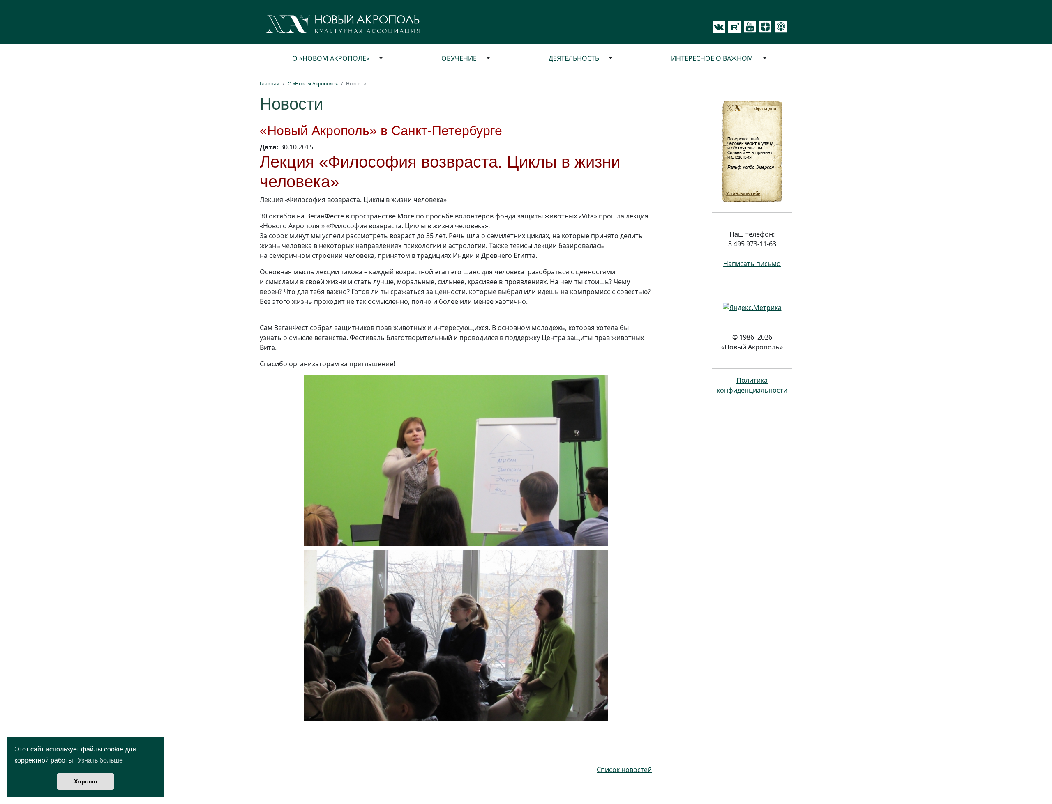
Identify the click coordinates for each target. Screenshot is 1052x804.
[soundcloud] (779, 27)
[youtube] (748, 27)
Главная (269, 83)
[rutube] (733, 27)
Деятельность (574, 58)
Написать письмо (752, 263)
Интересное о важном (712, 58)
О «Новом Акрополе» (330, 58)
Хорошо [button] (85, 781)
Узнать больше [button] (100, 760)
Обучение (459, 58)
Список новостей (624, 769)
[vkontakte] (719, 27)
